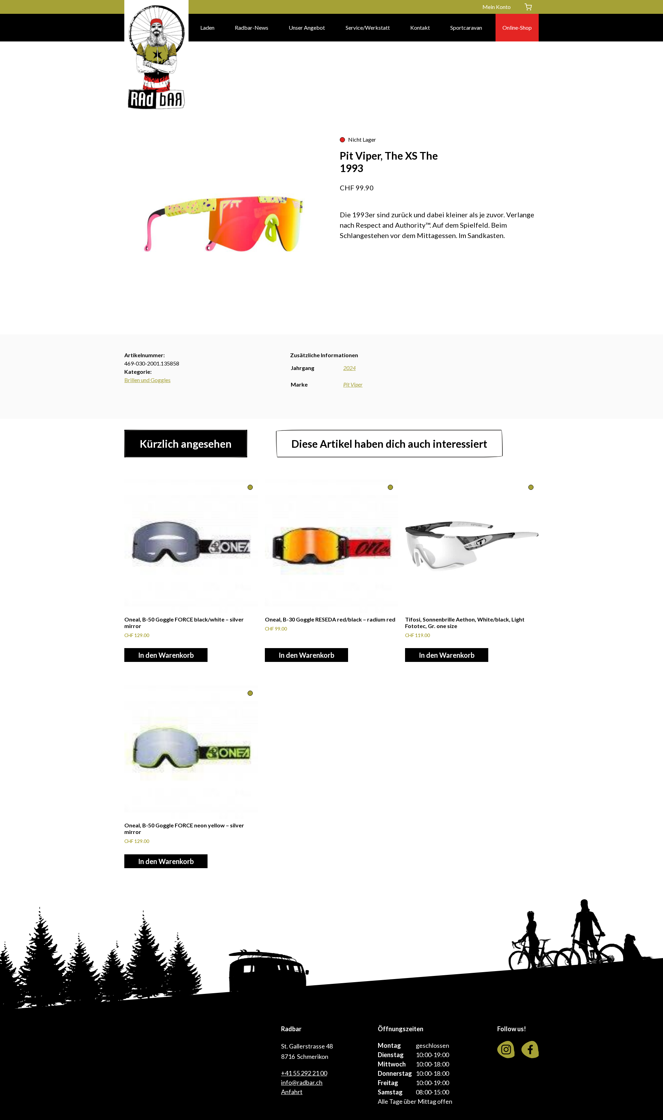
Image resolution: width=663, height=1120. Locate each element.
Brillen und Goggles (147, 380)
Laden (207, 27)
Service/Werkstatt (368, 27)
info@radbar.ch (302, 1082)
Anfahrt (291, 1091)
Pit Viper (353, 384)
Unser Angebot (307, 27)
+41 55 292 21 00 (304, 1073)
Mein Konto (496, 6)
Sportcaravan (466, 27)
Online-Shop (517, 27)
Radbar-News (251, 27)
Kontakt (420, 27)
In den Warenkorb (166, 655)
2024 (349, 367)
